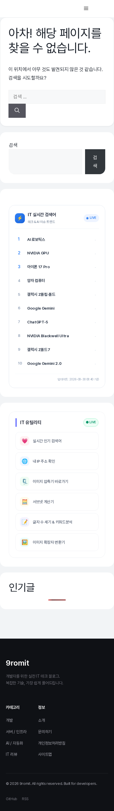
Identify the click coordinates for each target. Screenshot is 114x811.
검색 (13, 145)
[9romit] (30, 8)
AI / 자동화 (14, 743)
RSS (25, 799)
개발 (9, 720)
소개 (41, 720)
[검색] (17, 111)
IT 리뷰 (11, 754)
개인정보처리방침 (51, 743)
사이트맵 (45, 754)
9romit (17, 662)
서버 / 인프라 (16, 731)
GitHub (11, 799)
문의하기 (45, 731)
